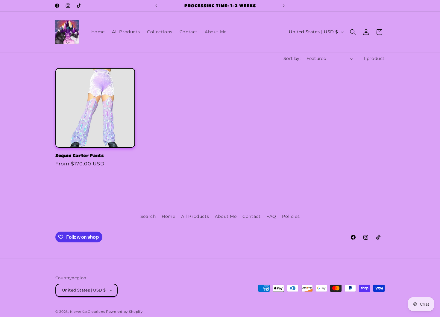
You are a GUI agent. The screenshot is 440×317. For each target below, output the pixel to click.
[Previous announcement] (156, 5)
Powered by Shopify (124, 312)
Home (168, 216)
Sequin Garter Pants (79, 155)
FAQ (271, 216)
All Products (195, 216)
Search (148, 216)
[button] (352, 32)
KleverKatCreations (87, 312)
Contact (251, 216)
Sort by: (292, 58)
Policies (291, 216)
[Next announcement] (283, 5)
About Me (226, 216)
